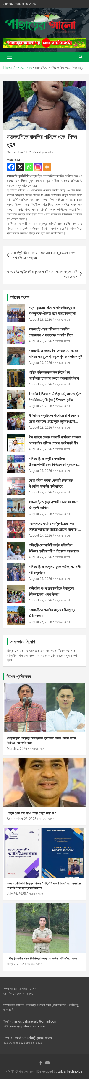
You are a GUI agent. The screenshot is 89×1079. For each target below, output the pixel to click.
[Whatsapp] (29, 167)
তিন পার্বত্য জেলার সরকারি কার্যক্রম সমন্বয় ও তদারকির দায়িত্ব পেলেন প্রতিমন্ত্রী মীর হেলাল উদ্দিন (55, 443)
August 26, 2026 (40, 622)
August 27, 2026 (40, 471)
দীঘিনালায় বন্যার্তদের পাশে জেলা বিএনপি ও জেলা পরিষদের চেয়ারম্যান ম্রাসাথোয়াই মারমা (54, 421)
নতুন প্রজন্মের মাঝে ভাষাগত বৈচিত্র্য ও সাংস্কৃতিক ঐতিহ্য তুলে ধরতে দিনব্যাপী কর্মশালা (52, 313)
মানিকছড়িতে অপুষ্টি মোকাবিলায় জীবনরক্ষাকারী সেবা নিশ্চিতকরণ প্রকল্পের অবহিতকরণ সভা (53, 464)
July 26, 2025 (16, 893)
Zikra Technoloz (70, 1071)
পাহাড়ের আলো (46, 152)
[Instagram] (38, 167)
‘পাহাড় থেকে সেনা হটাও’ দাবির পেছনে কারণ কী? (31, 813)
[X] (20, 167)
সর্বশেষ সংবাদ (19, 297)
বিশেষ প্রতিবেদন (19, 676)
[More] (47, 167)
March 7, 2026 (17, 748)
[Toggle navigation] (9, 57)
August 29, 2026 (40, 319)
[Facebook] (11, 167)
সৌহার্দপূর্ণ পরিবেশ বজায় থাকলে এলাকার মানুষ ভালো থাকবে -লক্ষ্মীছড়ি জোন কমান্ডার (43, 255)
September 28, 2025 (21, 819)
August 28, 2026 (40, 384)
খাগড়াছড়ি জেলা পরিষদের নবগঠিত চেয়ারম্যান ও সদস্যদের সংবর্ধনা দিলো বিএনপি (51, 335)
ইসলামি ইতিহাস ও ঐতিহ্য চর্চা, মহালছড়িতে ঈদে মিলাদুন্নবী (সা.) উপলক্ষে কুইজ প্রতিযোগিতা (55, 400)
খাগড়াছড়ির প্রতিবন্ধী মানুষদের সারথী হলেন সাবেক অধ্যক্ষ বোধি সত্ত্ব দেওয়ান (42, 274)
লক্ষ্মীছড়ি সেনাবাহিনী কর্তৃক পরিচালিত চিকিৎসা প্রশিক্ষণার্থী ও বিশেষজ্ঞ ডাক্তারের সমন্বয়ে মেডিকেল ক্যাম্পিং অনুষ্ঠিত (54, 551)
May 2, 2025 (15, 964)
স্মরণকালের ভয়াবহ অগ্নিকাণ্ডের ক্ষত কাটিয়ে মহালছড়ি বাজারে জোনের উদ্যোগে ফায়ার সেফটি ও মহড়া (53, 529)
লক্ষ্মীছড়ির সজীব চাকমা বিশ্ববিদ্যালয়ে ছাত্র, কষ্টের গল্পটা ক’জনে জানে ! (42, 958)
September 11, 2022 (21, 152)
